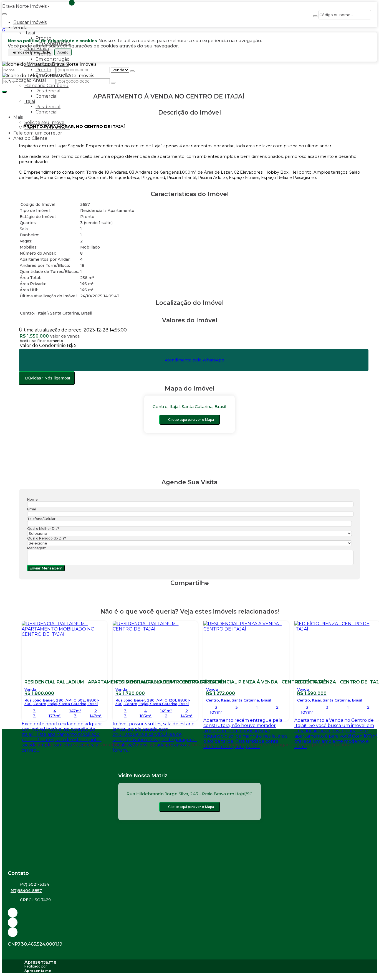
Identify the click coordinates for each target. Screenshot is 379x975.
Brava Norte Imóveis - (25, 6)
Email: (32, 509)
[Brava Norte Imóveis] (189, 932)
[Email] (189, 913)
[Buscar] (315, 16)
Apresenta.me (40, 962)
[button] (189, 182)
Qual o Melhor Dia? (43, 528)
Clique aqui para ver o (191, 419)
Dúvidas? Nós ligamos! (47, 378)
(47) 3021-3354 (34, 884)
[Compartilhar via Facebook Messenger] (195, 593)
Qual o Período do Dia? (46, 538)
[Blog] (189, 922)
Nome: (33, 499)
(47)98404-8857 (26, 890)
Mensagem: (37, 548)
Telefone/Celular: (41, 519)
